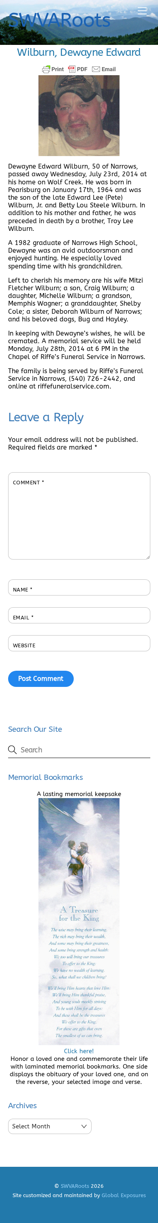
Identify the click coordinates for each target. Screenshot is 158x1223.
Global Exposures (124, 1195)
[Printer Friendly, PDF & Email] (79, 69)
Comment (29, 482)
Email (23, 618)
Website (24, 645)
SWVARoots (75, 1186)
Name (23, 590)
